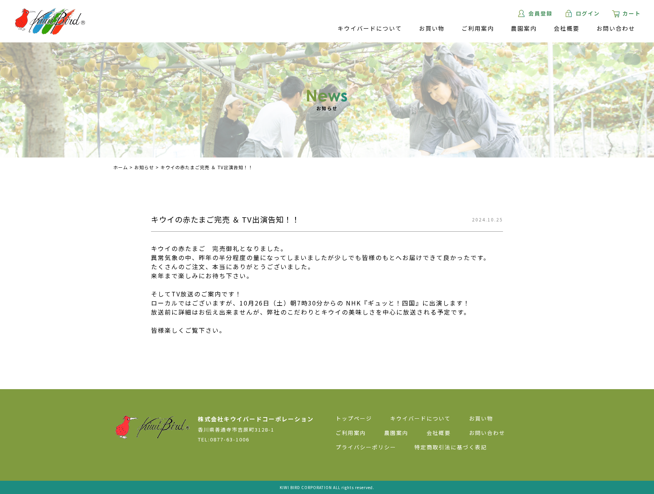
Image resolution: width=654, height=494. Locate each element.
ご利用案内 (478, 28)
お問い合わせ (615, 28)
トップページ (354, 418)
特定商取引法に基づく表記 (450, 447)
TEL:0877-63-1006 (223, 439)
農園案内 (524, 28)
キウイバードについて (370, 28)
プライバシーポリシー (366, 447)
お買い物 (432, 28)
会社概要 (566, 28)
